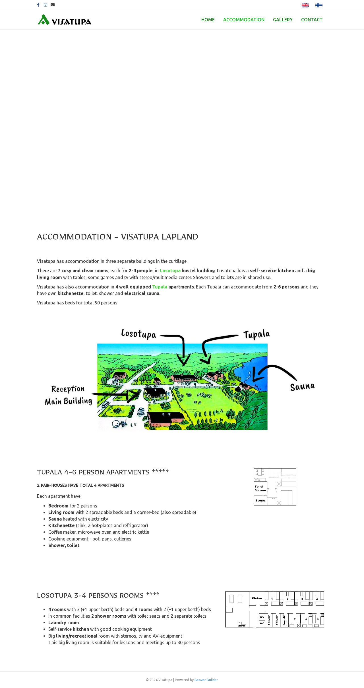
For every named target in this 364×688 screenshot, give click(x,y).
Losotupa (170, 270)
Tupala (159, 286)
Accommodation (243, 19)
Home (208, 19)
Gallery (283, 19)
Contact (312, 19)
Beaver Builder (206, 680)
